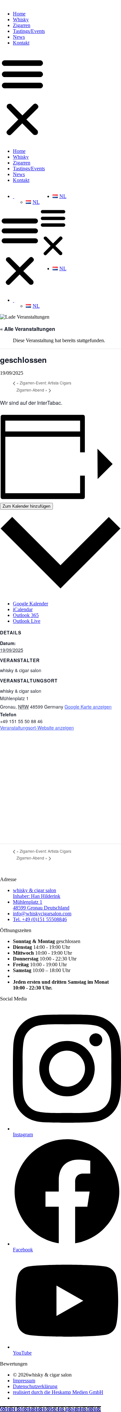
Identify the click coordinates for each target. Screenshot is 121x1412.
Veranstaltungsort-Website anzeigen (37, 727)
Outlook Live (26, 621)
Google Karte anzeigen (88, 706)
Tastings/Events (29, 31)
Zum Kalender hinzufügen (26, 506)
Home (19, 13)
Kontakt (21, 42)
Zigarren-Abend (31, 390)
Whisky (21, 19)
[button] (22, 97)
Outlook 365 (26, 615)
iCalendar (23, 609)
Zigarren (21, 25)
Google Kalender (30, 603)
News (19, 37)
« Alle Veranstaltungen (27, 329)
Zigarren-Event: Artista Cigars (43, 382)
